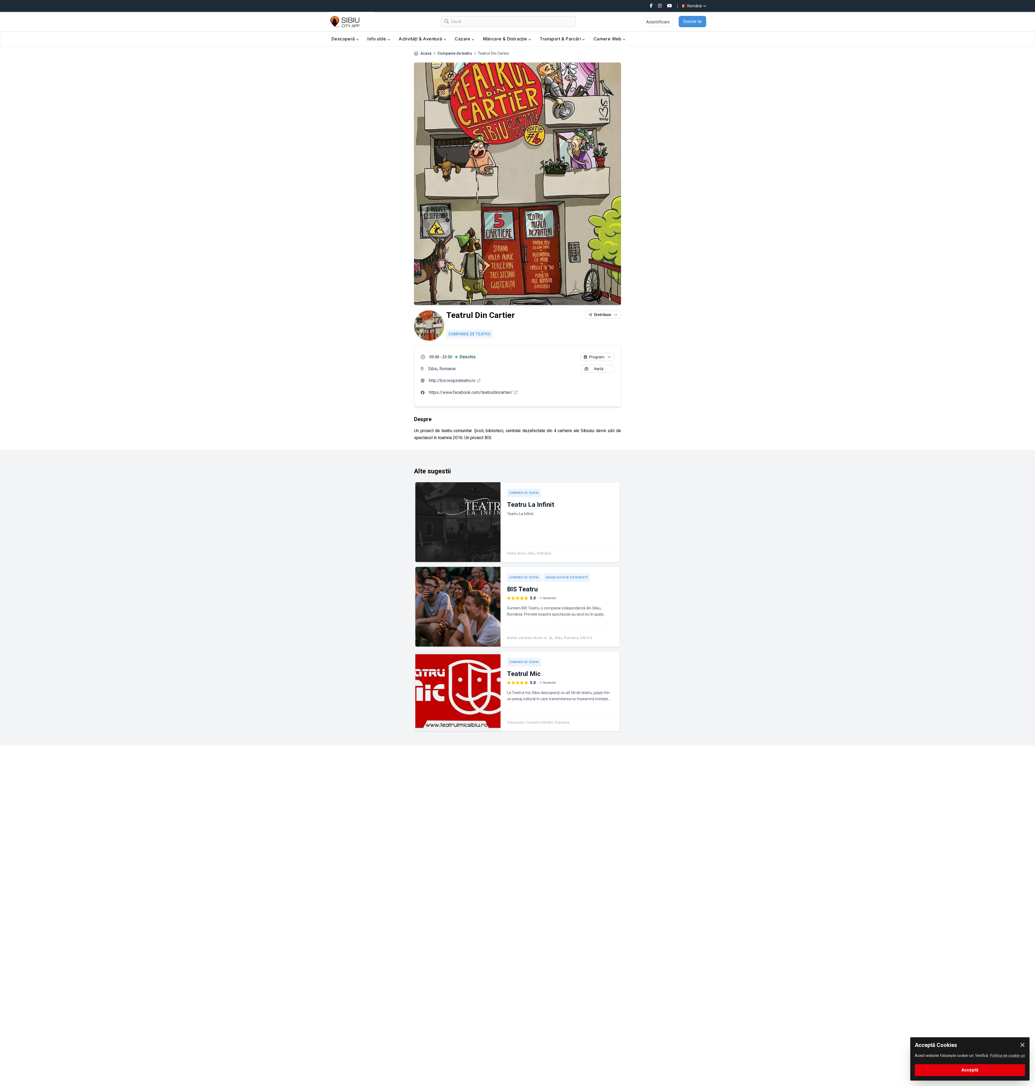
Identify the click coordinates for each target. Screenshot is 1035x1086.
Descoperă (344, 38)
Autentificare (658, 22)
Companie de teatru (454, 53)
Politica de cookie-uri (1007, 1055)
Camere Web (608, 38)
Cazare (463, 38)
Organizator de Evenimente (567, 577)
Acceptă (969, 1070)
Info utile (377, 38)
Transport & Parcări (561, 38)
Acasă (426, 53)
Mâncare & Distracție (505, 38)
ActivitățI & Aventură (421, 38)
